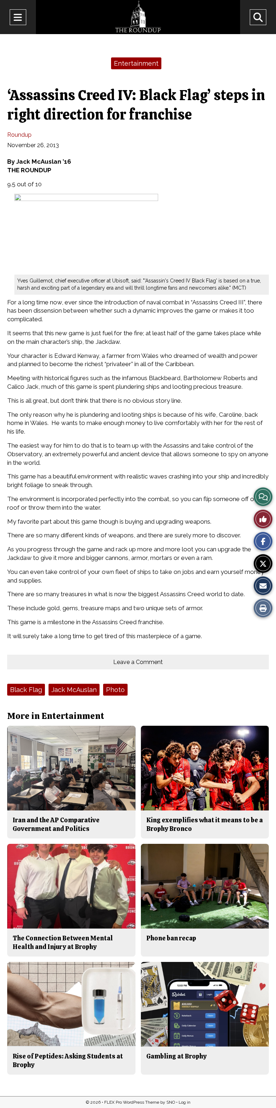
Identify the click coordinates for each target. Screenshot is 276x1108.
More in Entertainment (55, 715)
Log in (184, 1102)
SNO (170, 1102)
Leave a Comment (138, 662)
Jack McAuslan (74, 689)
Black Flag (26, 689)
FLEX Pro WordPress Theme (131, 1102)
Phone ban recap (171, 938)
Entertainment (136, 63)
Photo (115, 689)
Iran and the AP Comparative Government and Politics (56, 824)
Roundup (19, 134)
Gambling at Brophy (176, 1056)
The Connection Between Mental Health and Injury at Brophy (63, 942)
